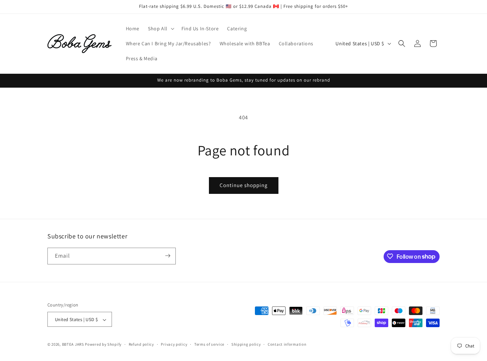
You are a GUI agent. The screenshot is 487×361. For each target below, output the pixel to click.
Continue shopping (244, 185)
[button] (160, 28)
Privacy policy (174, 344)
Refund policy (141, 344)
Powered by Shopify (103, 344)
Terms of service (209, 344)
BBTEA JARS (73, 344)
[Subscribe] (167, 255)
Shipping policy (246, 344)
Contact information (287, 344)
